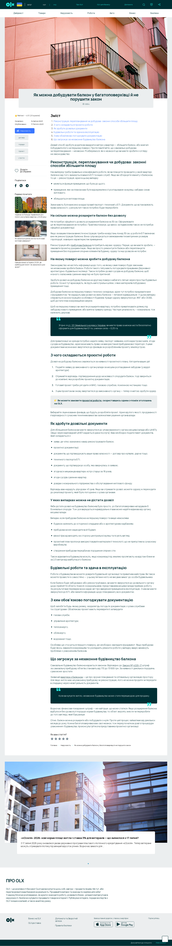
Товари (41, 13)
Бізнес (132, 13)
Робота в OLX (161, 943)
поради (22, 144)
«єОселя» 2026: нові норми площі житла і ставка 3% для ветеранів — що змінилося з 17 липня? (80, 838)
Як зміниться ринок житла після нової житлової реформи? (30, 239)
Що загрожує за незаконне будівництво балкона (79, 139)
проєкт (21, 151)
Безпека (154, 13)
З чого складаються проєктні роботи (73, 124)
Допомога (128, 4)
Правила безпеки (63, 925)
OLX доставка (34, 923)
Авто (112, 13)
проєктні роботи (91, 400)
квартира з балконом (72, 676)
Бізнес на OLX (34, 918)
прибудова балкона (81, 245)
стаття (21, 158)
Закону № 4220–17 (132, 665)
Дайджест (18, 13)
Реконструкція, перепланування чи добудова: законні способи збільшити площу (95, 121)
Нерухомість (66, 13)
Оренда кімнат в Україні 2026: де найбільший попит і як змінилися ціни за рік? (30, 264)
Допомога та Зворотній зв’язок (66, 919)
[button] (143, 4)
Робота (91, 13)
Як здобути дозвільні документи (70, 128)
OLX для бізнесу (103, 4)
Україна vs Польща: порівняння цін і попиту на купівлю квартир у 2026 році (30, 215)
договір (22, 137)
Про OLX (79, 4)
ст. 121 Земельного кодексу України (87, 325)
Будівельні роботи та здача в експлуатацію (76, 132)
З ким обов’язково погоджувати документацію (78, 135)
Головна (53, 745)
